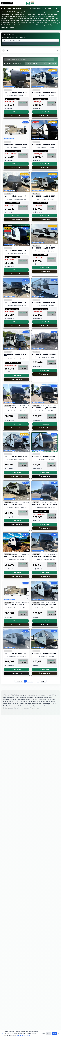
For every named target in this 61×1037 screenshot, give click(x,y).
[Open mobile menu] (58, 3)
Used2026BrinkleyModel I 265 (15, 144)
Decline (48, 1033)
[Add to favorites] (28, 86)
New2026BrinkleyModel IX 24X (44, 196)
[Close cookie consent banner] (58, 1033)
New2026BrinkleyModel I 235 (15, 196)
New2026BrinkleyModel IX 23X (15, 92)
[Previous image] (5, 78)
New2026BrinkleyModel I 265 (43, 144)
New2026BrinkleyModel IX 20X (44, 92)
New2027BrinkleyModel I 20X (43, 456)
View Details (17, 112)
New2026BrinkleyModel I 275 (15, 250)
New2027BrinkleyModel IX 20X (44, 354)
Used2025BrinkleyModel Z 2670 (44, 504)
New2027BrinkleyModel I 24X (15, 653)
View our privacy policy (23, 1035)
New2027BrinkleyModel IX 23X (15, 408)
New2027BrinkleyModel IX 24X (15, 556)
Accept (54, 1033)
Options (43, 1033)
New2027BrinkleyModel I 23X (15, 504)
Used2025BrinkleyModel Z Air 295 (15, 355)
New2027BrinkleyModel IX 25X (44, 653)
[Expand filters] (58, 51)
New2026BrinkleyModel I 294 (43, 302)
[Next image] (27, 78)
